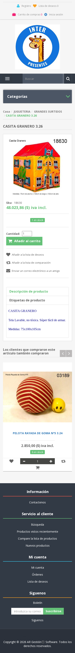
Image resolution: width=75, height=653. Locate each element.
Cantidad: (13, 234)
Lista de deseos (37, 581)
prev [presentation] (63, 353)
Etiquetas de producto (27, 300)
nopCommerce (45, 636)
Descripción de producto (28, 291)
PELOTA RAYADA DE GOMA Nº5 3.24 (37, 433)
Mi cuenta (37, 567)
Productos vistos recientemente (37, 531)
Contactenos (37, 502)
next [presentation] (69, 353)
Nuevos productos (38, 545)
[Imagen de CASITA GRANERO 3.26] (37, 166)
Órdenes (37, 574)
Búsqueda (37, 524)
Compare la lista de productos (37, 538)
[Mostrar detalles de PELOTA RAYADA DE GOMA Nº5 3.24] (37, 396)
